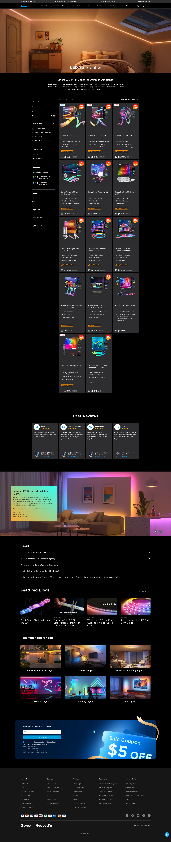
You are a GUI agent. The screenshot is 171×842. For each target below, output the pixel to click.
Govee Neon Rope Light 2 (21, 516)
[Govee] (25, 825)
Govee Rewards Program (108, 784)
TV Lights (76, 795)
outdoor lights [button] (59, 6)
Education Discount (144, 1)
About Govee (51, 784)
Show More (45, 456)
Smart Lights (77, 784)
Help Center (24, 799)
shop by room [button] (75, 6)
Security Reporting (132, 803)
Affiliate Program (105, 787)
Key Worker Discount (106, 803)
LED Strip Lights (79, 803)
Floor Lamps (77, 791)
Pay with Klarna (52, 803)
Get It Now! (42, 737)
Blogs (49, 795)
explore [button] (99, 6)
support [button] (111, 6)
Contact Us (24, 784)
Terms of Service (39, 742)
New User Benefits (53, 799)
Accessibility (129, 799)
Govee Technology (53, 791)
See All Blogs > (144, 591)
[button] (142, 7)
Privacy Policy (51, 742)
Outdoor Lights (78, 787)
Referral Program (105, 799)
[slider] (32, 115)
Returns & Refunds (27, 791)
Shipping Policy (130, 784)
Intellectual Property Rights (135, 795)
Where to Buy (25, 795)
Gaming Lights (78, 799)
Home (61, 99)
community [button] (124, 6)
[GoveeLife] (44, 825)
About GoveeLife (53, 787)
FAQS (22, 787)
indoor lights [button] (44, 6)
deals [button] (88, 6)
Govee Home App (26, 807)
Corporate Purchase (106, 791)
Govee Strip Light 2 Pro (20, 514)
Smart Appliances (79, 807)
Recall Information (27, 803)
